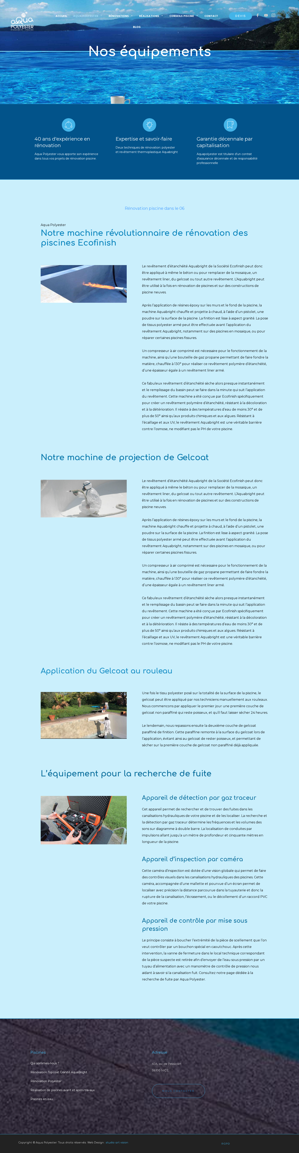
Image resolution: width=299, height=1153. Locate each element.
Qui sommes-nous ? (45, 1063)
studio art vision (117, 1142)
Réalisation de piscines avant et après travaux (63, 1090)
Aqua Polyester (85, 16)
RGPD (226, 1143)
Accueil (61, 16)
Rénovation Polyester (46, 1081)
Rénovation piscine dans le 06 (154, 208)
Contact (211, 16)
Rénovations (119, 16)
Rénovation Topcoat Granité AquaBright (59, 1072)
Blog (137, 27)
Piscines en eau (42, 1099)
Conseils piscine (181, 16)
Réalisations (149, 16)
